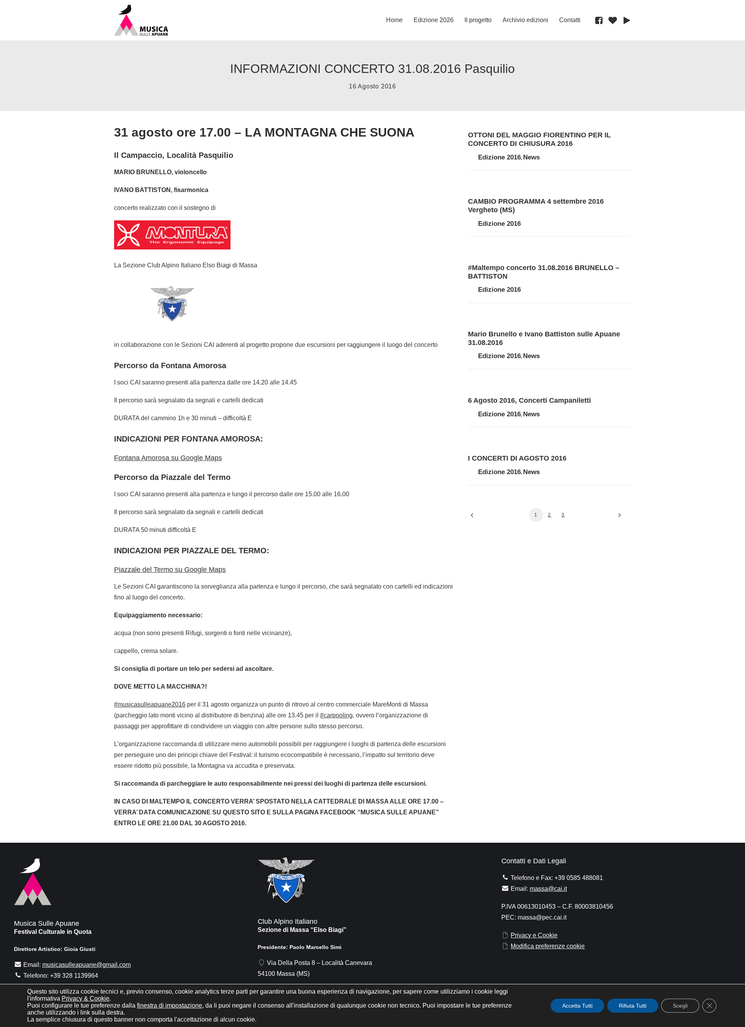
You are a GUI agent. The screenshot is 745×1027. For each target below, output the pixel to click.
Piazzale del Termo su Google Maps (170, 569)
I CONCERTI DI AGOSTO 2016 (517, 458)
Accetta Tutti (577, 1006)
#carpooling (336, 715)
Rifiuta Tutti (632, 1006)
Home (394, 20)
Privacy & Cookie (85, 998)
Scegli (680, 1006)
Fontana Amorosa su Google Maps (168, 458)
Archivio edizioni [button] (525, 20)
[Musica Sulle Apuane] (141, 20)
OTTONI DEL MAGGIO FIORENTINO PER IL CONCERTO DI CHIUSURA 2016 (539, 139)
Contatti (569, 20)
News (531, 157)
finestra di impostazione (169, 1005)
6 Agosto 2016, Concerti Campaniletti (529, 400)
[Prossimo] (620, 517)
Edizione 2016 (499, 157)
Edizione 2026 (434, 20)
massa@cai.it (548, 888)
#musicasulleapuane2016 (149, 704)
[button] (600, 20)
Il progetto (478, 20)
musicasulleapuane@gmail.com (86, 964)
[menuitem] (394, 20)
